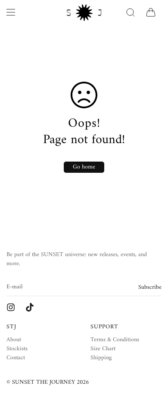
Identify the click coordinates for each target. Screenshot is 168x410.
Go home (84, 167)
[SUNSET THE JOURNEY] (84, 12)
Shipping (101, 357)
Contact (15, 357)
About (13, 339)
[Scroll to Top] (152, 364)
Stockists (17, 348)
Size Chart (102, 348)
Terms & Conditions (114, 339)
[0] (151, 12)
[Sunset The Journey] (10, 307)
